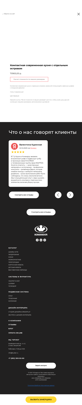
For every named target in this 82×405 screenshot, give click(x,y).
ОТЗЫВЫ (12, 325)
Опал (10, 296)
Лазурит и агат (14, 281)
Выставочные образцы (17, 270)
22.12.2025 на (28, 148)
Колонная (12, 301)
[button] (41, 366)
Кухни (10, 257)
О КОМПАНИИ (14, 321)
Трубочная (12, 298)
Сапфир (11, 283)
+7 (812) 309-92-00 (16, 358)
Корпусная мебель (15, 265)
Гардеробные (13, 254)
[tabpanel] (41, 163)
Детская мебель (14, 267)
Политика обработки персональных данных (41, 385)
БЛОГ (10, 329)
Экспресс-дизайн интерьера (19, 315)
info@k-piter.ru (13, 353)
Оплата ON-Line (15, 333)
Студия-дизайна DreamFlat (19, 312)
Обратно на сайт (9, 14)
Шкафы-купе (13, 252)
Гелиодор (12, 286)
